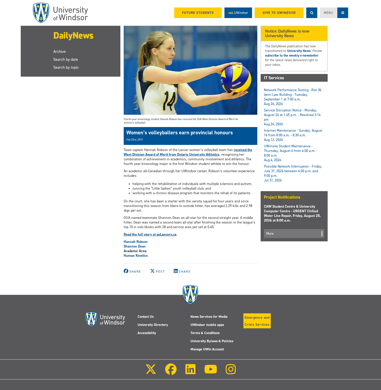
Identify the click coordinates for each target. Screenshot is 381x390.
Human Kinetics (136, 255)
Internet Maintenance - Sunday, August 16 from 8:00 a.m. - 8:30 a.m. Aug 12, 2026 (293, 135)
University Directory (153, 324)
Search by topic (66, 67)
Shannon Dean (135, 246)
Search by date (65, 59)
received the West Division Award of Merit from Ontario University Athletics (188, 152)
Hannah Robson (136, 241)
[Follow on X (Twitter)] (151, 372)
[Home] (60, 13)
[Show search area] (311, 12)
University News (299, 50)
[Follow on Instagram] (231, 372)
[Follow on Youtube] (210, 372)
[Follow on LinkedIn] (190, 372)
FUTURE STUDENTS (198, 13)
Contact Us (146, 316)
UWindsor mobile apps (207, 324)
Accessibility (147, 333)
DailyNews (73, 35)
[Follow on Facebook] (171, 372)
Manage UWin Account (207, 349)
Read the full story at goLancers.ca (150, 234)
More (270, 233)
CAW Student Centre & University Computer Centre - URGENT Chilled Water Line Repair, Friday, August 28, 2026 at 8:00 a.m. (292, 213)
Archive (59, 51)
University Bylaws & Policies (211, 341)
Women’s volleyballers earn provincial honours (179, 132)
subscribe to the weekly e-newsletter (291, 55)
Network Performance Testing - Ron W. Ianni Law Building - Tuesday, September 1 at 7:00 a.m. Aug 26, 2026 (293, 97)
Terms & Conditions (205, 333)
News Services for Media (209, 316)
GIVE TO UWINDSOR (279, 13)
